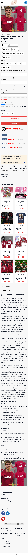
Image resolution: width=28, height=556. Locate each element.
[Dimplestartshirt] (14, 2)
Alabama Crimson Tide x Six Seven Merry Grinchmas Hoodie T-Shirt (21, 277)
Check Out (14, 123)
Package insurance (6, 86)
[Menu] (2, 2)
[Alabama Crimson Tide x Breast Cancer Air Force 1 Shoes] (21, 193)
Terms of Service (7, 531)
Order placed (4, 170)
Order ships (14, 170)
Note (2, 92)
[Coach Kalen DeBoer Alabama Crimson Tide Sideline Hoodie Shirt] (7, 218)
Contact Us (6, 541)
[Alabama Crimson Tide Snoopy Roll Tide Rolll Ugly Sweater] (21, 242)
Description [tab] (5, 287)
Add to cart (15, 118)
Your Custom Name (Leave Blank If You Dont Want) (13, 71)
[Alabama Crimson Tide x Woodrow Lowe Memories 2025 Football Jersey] (7, 242)
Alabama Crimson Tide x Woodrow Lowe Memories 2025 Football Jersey (7, 253)
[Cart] (25, 2)
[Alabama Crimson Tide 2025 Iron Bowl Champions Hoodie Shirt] (7, 266)
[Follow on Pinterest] (3, 519)
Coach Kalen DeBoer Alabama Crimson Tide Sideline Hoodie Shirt (6, 229)
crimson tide (6, 178)
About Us (5, 528)
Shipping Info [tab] (6, 290)
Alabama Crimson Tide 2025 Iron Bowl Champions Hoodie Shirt (6, 277)
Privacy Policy (20, 528)
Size (2, 60)
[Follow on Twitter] (8, 513)
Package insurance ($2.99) (10, 90)
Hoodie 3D (9, 34)
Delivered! (24, 170)
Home (2, 34)
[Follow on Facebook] (3, 513)
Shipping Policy (21, 531)
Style (2, 42)
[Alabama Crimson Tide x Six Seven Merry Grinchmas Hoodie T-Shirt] (21, 266)
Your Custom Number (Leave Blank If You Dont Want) (12, 78)
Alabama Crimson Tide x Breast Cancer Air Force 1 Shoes (20, 204)
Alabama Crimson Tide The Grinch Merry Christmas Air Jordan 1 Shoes (7, 204)
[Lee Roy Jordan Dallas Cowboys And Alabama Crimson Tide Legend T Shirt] (21, 218)
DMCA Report (6, 543)
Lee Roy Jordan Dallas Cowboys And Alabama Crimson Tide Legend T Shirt (21, 229)
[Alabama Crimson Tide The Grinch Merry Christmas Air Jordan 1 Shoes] (7, 193)
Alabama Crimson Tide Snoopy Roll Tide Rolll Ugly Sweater (21, 253)
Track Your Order (7, 533)
